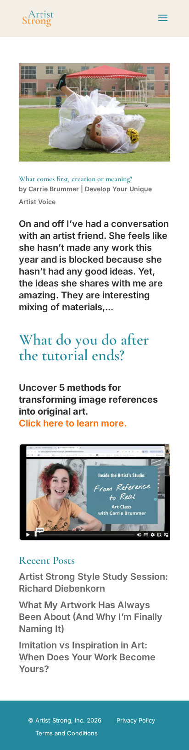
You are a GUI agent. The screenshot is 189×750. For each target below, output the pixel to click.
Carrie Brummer (53, 189)
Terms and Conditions (66, 733)
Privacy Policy (136, 720)
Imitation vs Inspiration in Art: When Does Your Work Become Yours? (87, 657)
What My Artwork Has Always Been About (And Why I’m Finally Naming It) (90, 616)
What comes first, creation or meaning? (75, 178)
